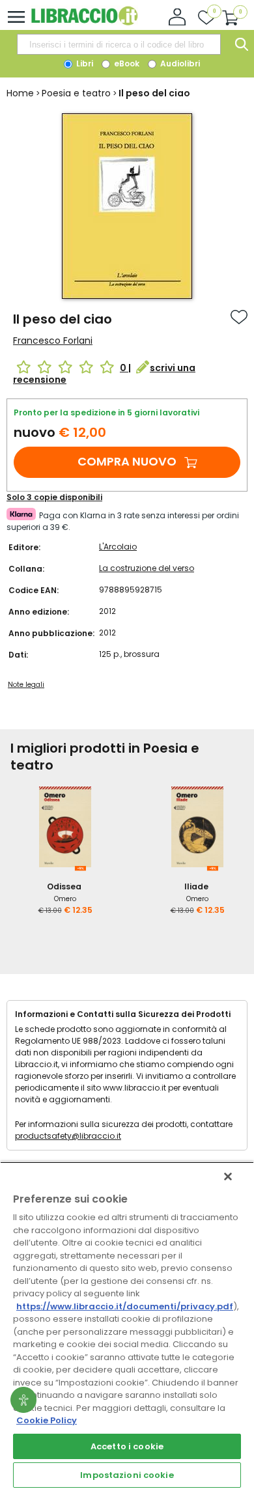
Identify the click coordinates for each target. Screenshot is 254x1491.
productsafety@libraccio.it (68, 1135)
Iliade (196, 886)
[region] (127, 1326)
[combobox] (118, 44)
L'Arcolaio (118, 546)
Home (20, 93)
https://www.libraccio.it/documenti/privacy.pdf (124, 1306)
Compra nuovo (127, 461)
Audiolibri (179, 63)
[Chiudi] (228, 1176)
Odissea (64, 886)
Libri (83, 63)
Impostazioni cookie (126, 1475)
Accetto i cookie (127, 1446)
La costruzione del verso (146, 568)
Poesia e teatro (76, 93)
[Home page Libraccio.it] (84, 22)
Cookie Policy (46, 1420)
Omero (65, 899)
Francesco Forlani (52, 340)
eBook (125, 63)
